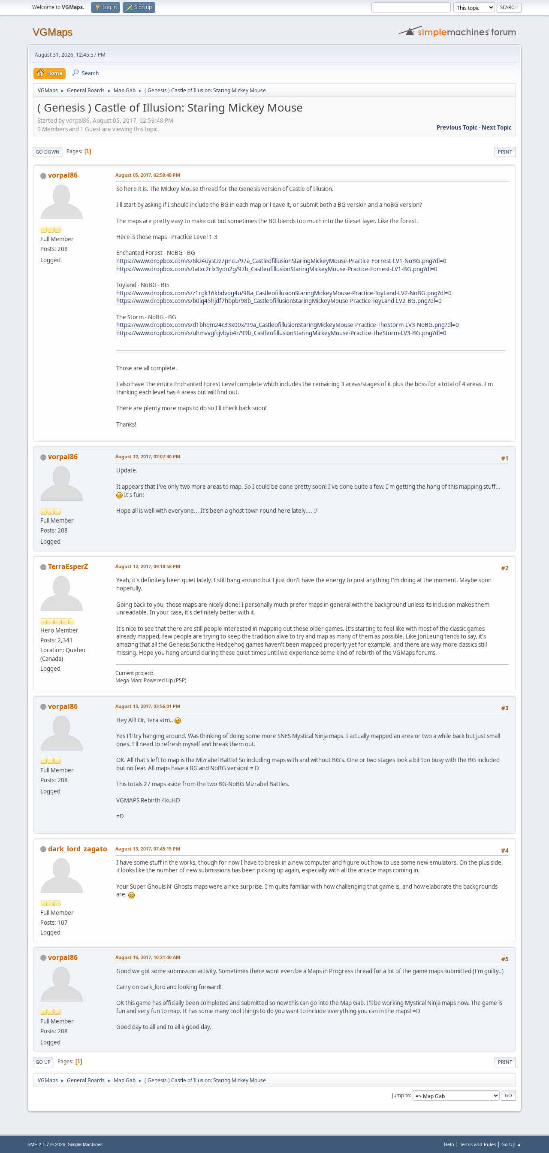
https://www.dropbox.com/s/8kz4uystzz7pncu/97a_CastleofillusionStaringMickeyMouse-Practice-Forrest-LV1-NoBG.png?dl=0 (281, 261)
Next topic (497, 127)
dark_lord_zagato (77, 848)
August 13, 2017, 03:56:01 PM (147, 706)
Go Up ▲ (511, 1144)
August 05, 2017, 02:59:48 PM (147, 175)
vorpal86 (63, 175)
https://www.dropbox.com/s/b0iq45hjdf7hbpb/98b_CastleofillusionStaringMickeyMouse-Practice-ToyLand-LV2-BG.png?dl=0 (279, 301)
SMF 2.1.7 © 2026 (46, 1144)
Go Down (48, 151)
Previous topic (457, 127)
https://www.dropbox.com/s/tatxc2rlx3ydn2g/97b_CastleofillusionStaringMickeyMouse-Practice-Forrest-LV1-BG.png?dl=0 (276, 269)
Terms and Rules (478, 1144)
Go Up (43, 1062)
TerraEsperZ (68, 566)
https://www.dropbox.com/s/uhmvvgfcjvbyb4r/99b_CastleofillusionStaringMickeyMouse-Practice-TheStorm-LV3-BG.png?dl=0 (281, 333)
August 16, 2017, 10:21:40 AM (147, 957)
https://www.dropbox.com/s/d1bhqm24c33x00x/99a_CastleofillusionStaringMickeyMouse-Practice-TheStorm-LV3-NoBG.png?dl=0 (287, 325)
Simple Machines (85, 1144)
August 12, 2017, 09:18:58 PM (147, 566)
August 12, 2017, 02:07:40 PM (147, 456)
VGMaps (52, 32)
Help (449, 1144)
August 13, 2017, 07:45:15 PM (147, 848)
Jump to (401, 1095)
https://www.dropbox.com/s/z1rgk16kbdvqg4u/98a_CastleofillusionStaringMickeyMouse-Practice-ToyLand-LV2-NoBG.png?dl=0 (284, 293)
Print (505, 151)
